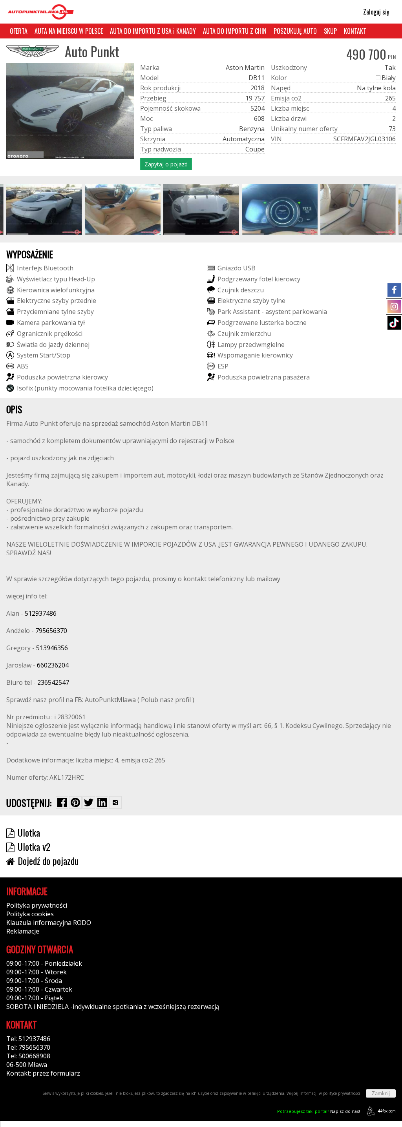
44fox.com (387, 1111)
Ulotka (29, 832)
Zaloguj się (375, 11)
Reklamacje (22, 931)
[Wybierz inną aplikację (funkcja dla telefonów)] (115, 802)
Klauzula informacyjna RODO (48, 922)
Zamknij (381, 1093)
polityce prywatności (341, 1093)
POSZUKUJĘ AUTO (295, 31)
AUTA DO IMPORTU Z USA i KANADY (153, 31)
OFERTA (18, 31)
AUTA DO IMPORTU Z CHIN (235, 31)
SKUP (330, 31)
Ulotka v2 (34, 846)
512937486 (41, 613)
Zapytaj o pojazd (166, 164)
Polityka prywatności (36, 905)
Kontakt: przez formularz (43, 1073)
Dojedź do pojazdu (48, 860)
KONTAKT (355, 31)
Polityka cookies (30, 914)
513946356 (52, 648)
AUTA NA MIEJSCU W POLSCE (69, 31)
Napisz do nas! (318, 1111)
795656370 (51, 630)
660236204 (53, 665)
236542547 (53, 682)
